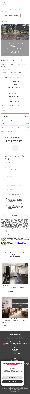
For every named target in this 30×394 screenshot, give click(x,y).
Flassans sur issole (23, 9)
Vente (16, 9)
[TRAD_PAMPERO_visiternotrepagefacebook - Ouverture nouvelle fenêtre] (11, 353)
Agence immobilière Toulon (7, 9)
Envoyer (15, 215)
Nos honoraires (4, 388)
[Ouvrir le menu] (28, 4)
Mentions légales (16, 388)
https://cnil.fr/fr (26, 230)
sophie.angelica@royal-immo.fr (15, 169)
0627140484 (9, 164)
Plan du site (10, 388)
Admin (21, 388)
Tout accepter (12, 381)
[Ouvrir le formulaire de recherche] (24, 4)
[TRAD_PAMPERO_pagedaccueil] (4, 4)
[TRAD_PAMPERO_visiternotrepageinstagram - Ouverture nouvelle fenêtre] (15, 353)
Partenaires (26, 388)
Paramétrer (12, 377)
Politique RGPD (13, 389)
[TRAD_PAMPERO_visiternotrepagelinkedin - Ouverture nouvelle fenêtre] (19, 353)
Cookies (18, 389)
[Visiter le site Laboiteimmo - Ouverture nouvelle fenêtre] (15, 392)
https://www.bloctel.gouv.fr (23, 237)
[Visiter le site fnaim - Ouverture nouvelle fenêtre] (27, 364)
